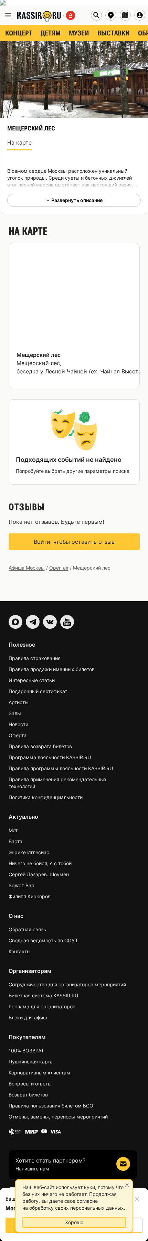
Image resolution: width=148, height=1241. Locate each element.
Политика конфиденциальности (46, 797)
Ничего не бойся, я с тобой (40, 863)
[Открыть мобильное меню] (8, 15)
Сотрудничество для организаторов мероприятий (67, 984)
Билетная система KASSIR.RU (43, 995)
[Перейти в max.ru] (15, 622)
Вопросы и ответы (30, 1083)
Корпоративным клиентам (39, 1072)
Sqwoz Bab (21, 885)
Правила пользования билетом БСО (51, 1106)
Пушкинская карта (31, 1061)
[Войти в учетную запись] (139, 15)
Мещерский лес (39, 354)
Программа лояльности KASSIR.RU (50, 757)
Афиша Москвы (27, 568)
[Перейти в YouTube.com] (67, 622)
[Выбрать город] (110, 15)
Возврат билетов (28, 1094)
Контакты (20, 951)
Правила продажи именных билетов (52, 669)
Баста (15, 841)
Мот (13, 830)
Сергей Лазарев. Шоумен (39, 874)
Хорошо (74, 1222)
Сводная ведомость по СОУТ (43, 940)
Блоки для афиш (28, 1017)
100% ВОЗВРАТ (26, 1050)
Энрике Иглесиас (29, 852)
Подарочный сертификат (38, 691)
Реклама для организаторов (42, 1006)
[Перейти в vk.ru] (50, 622)
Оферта (18, 735)
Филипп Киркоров (30, 896)
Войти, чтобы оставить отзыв (74, 541)
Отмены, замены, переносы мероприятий (58, 1117)
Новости (18, 724)
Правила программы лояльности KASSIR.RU (61, 768)
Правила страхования (35, 658)
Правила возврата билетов (40, 746)
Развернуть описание (77, 200)
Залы (15, 713)
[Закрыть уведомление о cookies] (127, 1185)
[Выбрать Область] (125, 15)
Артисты (19, 702)
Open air (58, 568)
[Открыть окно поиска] (96, 15)
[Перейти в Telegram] (33, 622)
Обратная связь (27, 929)
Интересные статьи (32, 680)
